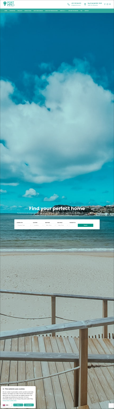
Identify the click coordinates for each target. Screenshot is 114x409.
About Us (62, 10)
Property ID (72, 222)
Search (85, 225)
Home (5, 10)
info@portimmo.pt (75, 5)
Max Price (59, 222)
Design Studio (28, 10)
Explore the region (73, 10)
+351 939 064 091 (76, 3)
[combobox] (24, 225)
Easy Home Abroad (38, 10)
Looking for (20, 222)
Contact (87, 10)
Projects (20, 10)
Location (35, 222)
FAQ (81, 10)
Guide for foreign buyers (51, 10)
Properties (12, 10)
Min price (47, 222)
